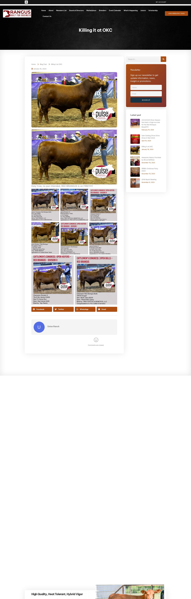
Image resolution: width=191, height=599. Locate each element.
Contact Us (47, 16)
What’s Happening (131, 11)
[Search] (163, 59)
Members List (61, 11)
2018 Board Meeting (149, 179)
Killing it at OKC (147, 146)
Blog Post (43, 64)
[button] (41, 309)
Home (43, 11)
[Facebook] (26, 2)
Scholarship (153, 11)
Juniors (143, 11)
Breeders (102, 11)
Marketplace (91, 11)
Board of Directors (76, 11)
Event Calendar (115, 11)
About (51, 11)
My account (161, 2)
